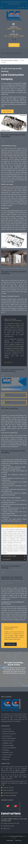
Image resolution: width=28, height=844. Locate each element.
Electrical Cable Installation (9, 738)
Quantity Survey (6, 757)
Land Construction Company (12, 323)
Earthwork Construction (8, 731)
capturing (16, 612)
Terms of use (18, 840)
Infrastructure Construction (9, 733)
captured (24, 223)
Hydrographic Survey (7, 752)
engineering (24, 159)
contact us (10, 644)
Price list (7, 394)
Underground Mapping (8, 745)
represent (9, 509)
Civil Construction (6, 729)
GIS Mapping (5, 750)
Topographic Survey (7, 743)
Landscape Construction (8, 740)
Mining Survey (5, 759)
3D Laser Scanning (7, 754)
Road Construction (7, 736)
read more (7, 362)
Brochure (7, 402)
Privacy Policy (10, 840)
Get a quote (7, 111)
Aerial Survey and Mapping (9, 747)
